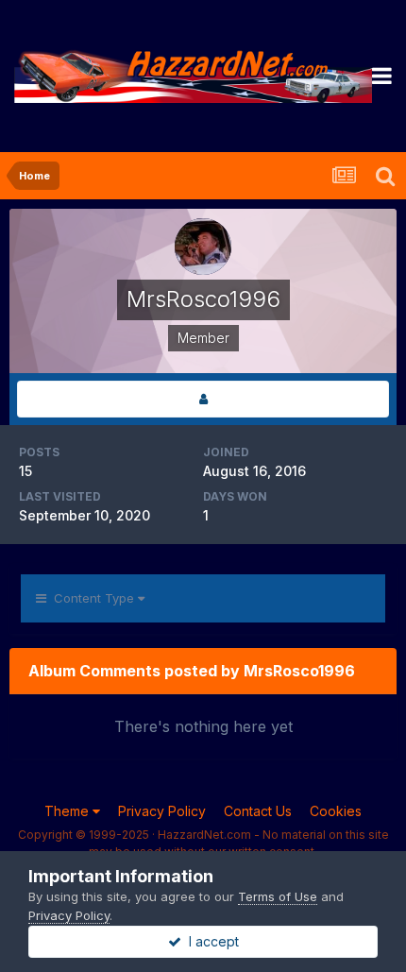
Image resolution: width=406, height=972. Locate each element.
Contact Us (258, 811)
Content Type (92, 597)
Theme (68, 811)
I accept (210, 941)
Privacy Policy (162, 811)
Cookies (336, 811)
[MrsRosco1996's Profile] (203, 399)
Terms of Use (277, 896)
